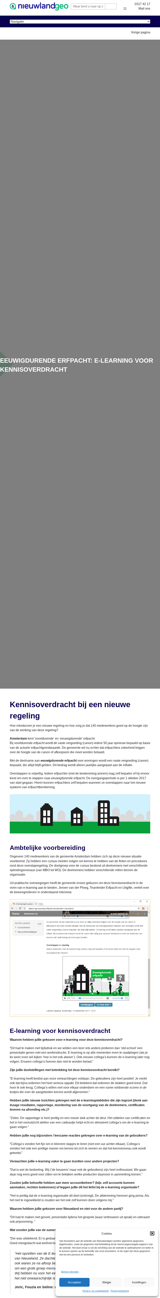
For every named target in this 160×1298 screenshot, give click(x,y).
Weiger (106, 1282)
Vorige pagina (140, 32)
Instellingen (139, 1282)
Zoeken (111, 6)
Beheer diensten (70, 1271)
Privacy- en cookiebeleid (96, 1291)
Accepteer (74, 1282)
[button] (152, 1233)
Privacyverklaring (120, 1291)
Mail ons (144, 8)
